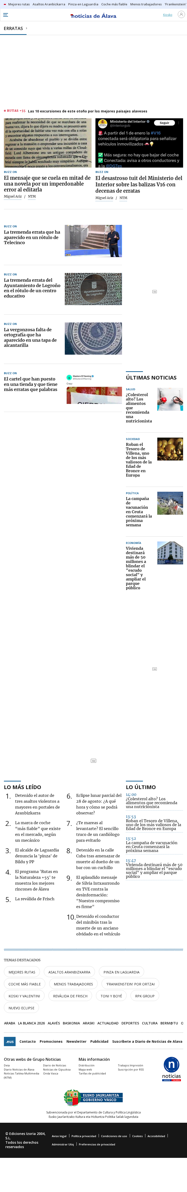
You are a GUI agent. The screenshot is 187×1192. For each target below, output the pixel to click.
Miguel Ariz (13, 197)
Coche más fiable (25, 984)
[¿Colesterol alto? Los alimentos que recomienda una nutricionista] (170, 408)
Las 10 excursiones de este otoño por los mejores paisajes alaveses (87, 111)
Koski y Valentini (24, 996)
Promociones (51, 1041)
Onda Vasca (50, 1073)
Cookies (137, 1136)
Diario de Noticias (54, 1065)
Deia (7, 1065)
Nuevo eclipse (21, 1008)
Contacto (27, 1041)
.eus (10, 1041)
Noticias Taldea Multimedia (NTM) (21, 1075)
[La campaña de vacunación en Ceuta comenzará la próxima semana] (170, 512)
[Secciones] (5, 15)
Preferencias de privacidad (97, 1144)
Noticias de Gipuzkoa (57, 1069)
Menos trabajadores (73, 984)
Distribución (86, 1065)
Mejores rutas (22, 972)
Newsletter (76, 1041)
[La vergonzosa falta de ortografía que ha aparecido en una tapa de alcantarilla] (93, 338)
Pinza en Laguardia (121, 972)
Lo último (141, 787)
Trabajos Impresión (130, 1065)
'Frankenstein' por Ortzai (130, 984)
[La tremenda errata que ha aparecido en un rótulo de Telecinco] (93, 241)
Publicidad (99, 1041)
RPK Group (145, 996)
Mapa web (85, 1069)
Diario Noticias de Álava (19, 1069)
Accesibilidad (156, 1136)
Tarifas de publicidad (92, 1073)
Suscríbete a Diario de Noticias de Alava (147, 1041)
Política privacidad (84, 1136)
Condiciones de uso (114, 1136)
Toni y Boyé (111, 996)
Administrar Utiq (63, 1144)
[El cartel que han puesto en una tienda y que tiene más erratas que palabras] (93, 388)
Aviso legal (59, 1136)
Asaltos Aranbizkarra (69, 972)
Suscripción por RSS (131, 1069)
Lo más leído (22, 787)
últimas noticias (151, 377)
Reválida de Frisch (70, 996)
